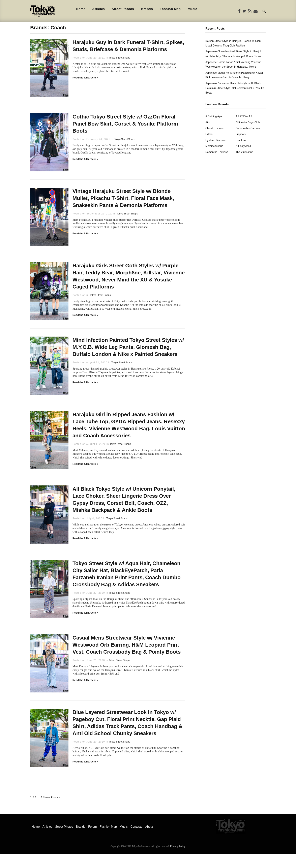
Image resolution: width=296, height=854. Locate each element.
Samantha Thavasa (216, 151)
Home (80, 9)
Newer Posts (51, 797)
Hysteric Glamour (215, 140)
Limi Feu (241, 140)
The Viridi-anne (244, 151)
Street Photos (123, 9)
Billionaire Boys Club (248, 122)
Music (192, 9)
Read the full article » (85, 77)
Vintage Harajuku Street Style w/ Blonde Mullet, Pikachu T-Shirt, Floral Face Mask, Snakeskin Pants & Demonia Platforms (123, 198)
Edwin (208, 134)
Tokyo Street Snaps (119, 57)
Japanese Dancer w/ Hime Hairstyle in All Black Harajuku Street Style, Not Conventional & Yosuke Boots (234, 88)
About (149, 826)
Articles (98, 9)
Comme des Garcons (248, 128)
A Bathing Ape (213, 116)
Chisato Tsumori (214, 128)
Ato (207, 122)
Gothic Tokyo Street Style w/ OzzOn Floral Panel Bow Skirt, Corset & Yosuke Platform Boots (125, 124)
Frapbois (241, 134)
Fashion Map (170, 9)
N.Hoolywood (243, 145)
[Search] (264, 11)
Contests (136, 826)
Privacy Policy (177, 846)
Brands (147, 9)
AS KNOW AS (244, 116)
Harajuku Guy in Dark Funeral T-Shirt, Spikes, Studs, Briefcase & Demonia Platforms (128, 45)
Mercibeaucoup (214, 145)
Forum (92, 826)
